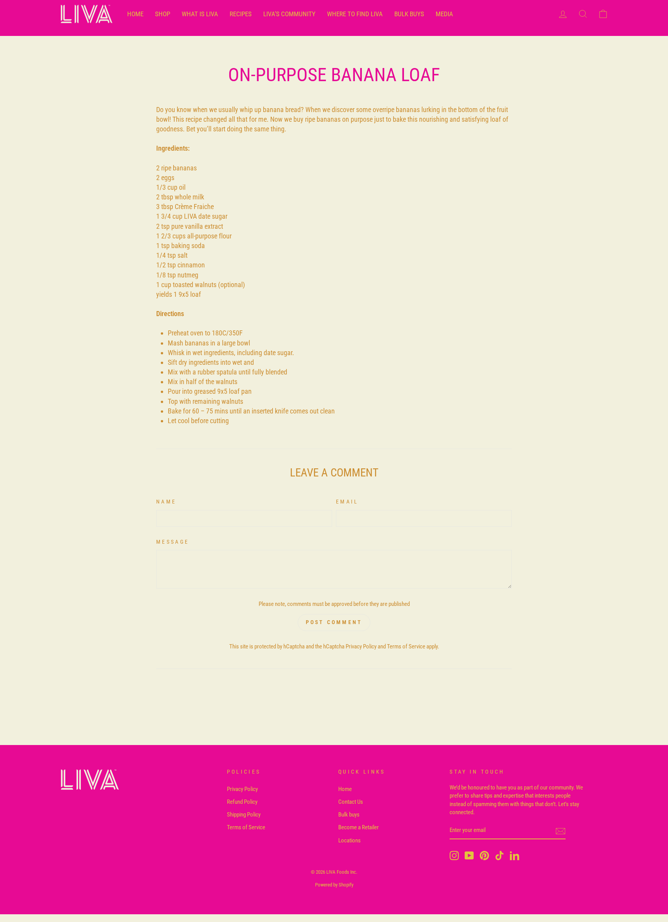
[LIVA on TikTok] (499, 855)
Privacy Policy (361, 646)
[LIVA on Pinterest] (484, 855)
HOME (135, 14)
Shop (162, 14)
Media (444, 14)
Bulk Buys (409, 14)
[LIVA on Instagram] (454, 855)
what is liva (200, 14)
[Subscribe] (561, 831)
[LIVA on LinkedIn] (514, 855)
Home (345, 789)
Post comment (334, 622)
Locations (349, 840)
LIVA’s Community (289, 14)
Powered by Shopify (334, 885)
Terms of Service (406, 646)
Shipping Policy (244, 814)
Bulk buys (349, 814)
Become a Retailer (358, 827)
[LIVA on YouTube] (469, 855)
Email (347, 501)
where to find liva (355, 14)
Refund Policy (242, 801)
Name (166, 501)
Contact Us (350, 801)
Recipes (241, 14)
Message (172, 542)
